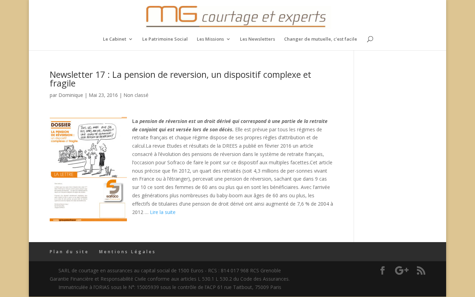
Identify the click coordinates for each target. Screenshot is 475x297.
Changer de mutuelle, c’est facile (320, 39)
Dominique (70, 95)
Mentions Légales (127, 252)
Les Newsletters (257, 39)
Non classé (135, 95)
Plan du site (69, 252)
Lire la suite (163, 212)
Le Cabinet (114, 39)
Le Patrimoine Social (165, 39)
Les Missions (210, 39)
